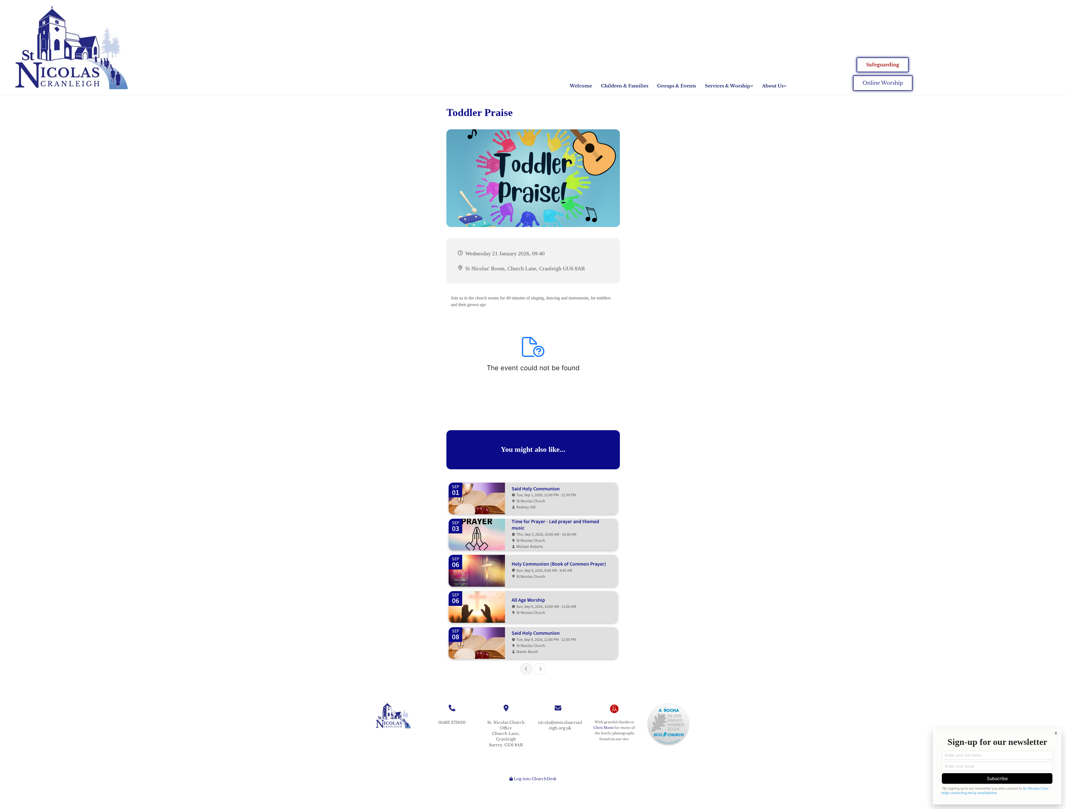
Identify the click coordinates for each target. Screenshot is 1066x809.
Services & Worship (727, 86)
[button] (883, 64)
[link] (729, 86)
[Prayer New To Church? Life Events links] (751, 86)
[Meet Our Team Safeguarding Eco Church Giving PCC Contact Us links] (785, 86)
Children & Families (624, 86)
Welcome (581, 86)
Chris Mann (604, 727)
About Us (772, 86)
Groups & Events (676, 86)
